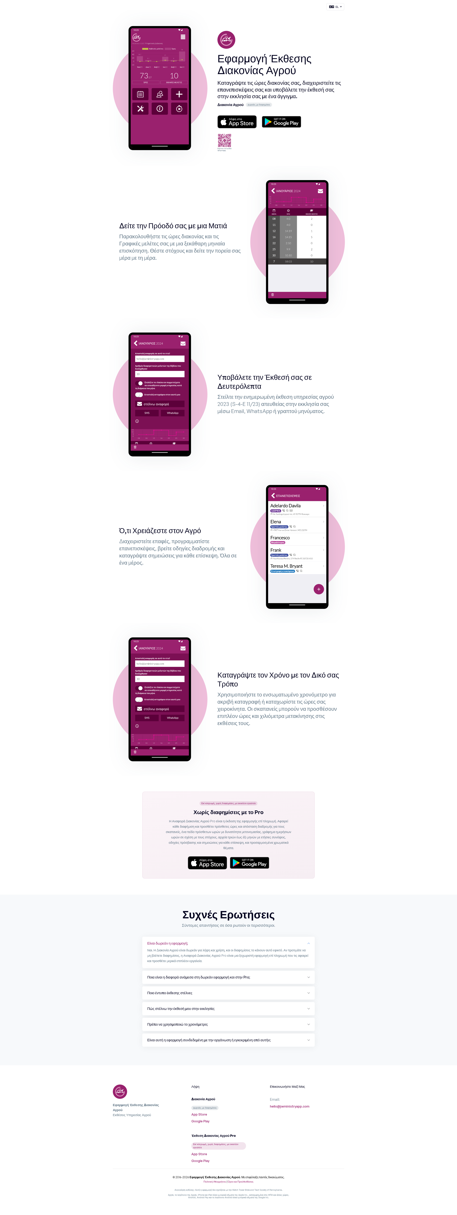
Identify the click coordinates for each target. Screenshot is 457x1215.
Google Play (200, 1121)
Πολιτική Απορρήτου (215, 1181)
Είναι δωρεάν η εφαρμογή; (167, 943)
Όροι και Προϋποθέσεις (240, 1181)
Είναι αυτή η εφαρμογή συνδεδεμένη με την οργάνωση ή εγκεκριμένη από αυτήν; (209, 1040)
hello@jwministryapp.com (289, 1106)
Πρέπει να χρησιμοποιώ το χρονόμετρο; (177, 1024)
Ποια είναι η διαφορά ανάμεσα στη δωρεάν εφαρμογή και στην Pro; (198, 977)
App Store (199, 1114)
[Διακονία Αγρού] (237, 122)
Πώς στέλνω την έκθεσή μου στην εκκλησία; (181, 1008)
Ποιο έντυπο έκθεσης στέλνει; (169, 993)
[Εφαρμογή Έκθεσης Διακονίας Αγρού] (226, 41)
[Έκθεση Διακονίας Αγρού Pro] (207, 862)
